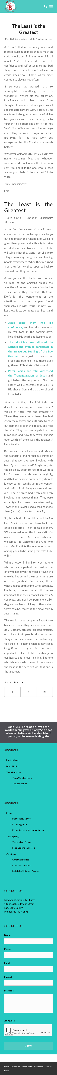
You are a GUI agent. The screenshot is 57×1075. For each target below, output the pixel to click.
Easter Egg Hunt (19, 824)
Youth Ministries (19, 783)
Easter (9, 813)
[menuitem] (44, 6)
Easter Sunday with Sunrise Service (28, 830)
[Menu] (51, 6)
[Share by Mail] (45, 692)
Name (7, 935)
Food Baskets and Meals (23, 848)
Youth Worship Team (22, 778)
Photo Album (12, 760)
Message (9, 990)
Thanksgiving (12, 836)
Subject (8, 976)
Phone (7, 949)
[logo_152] (23, 6)
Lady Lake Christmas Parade (25, 871)
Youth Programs (13, 772)
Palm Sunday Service (21, 818)
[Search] (44, 6)
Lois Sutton (46, 38)
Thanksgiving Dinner (21, 842)
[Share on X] (28, 692)
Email (7, 963)
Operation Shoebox (21, 865)
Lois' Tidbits (29, 38)
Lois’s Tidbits (12, 766)
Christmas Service (20, 859)
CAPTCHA (9, 1021)
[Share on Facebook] (12, 692)
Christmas (11, 854)
